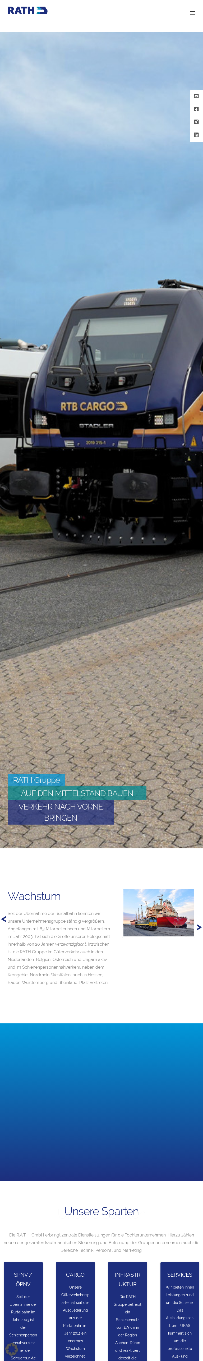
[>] (6, 883)
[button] (11, 1349)
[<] (16, 883)
